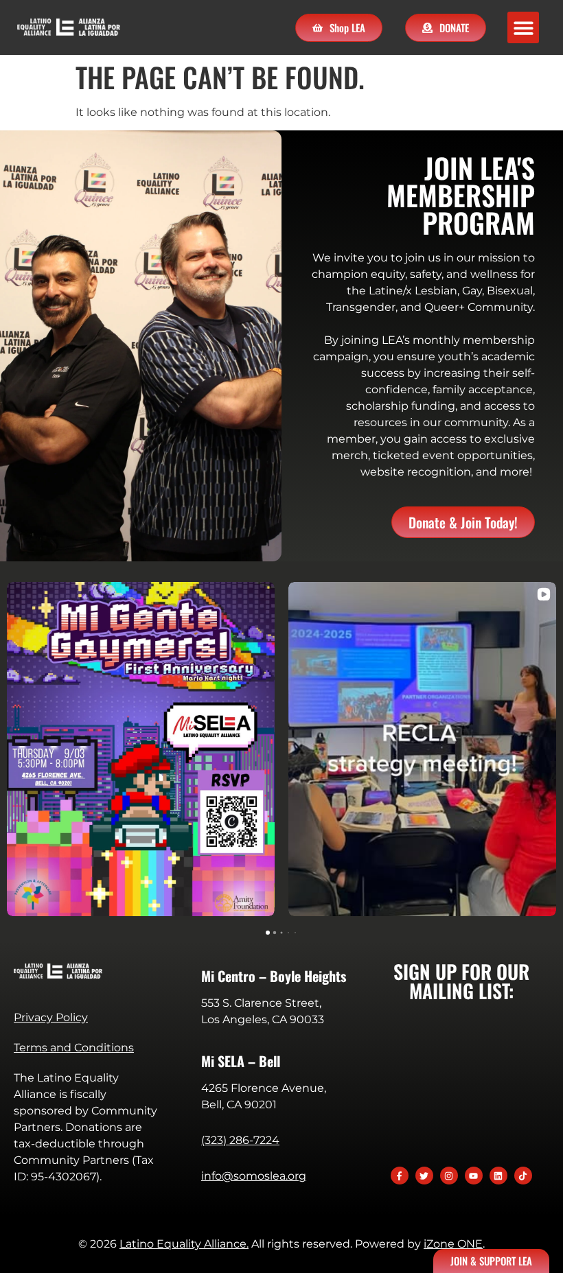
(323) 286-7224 (240, 1140)
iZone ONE (453, 1243)
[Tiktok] (523, 1175)
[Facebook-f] (400, 1175)
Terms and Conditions (74, 1047)
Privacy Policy (51, 1017)
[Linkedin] (498, 1175)
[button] (523, 28)
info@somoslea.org (253, 1175)
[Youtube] (474, 1175)
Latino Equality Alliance (182, 1243)
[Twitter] (424, 1175)
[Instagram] (449, 1175)
